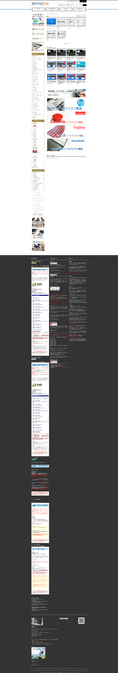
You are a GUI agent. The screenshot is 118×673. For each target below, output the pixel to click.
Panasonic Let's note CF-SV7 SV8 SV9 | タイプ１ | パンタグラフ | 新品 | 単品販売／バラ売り (61, 57)
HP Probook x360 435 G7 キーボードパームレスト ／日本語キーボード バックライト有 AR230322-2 (51, 69)
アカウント (77, 1)
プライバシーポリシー (69, 672)
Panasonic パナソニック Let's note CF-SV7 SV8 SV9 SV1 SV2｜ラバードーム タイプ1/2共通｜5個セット (80, 69)
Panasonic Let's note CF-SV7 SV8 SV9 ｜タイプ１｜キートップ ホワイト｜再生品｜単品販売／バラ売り (80, 57)
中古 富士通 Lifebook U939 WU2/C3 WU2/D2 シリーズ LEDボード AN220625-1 (51, 38)
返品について (55, 672)
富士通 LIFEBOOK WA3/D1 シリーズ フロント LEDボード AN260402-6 (51, 26)
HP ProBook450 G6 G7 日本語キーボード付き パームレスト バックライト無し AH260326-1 (61, 69)
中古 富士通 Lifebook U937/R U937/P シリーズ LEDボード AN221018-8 (81, 26)
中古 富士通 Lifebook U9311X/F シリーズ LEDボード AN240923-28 (61, 37)
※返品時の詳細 (82, 302)
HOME (38, 9)
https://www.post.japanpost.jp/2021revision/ (39, 577)
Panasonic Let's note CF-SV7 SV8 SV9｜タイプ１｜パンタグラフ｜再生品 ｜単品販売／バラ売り (71, 57)
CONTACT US (79, 9)
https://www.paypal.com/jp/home (55, 319)
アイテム (83, 1)
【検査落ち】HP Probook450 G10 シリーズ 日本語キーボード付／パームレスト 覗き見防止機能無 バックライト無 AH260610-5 (61, 82)
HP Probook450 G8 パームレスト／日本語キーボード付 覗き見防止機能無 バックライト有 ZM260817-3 (51, 81)
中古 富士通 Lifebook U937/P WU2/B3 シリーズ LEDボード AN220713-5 (71, 26)
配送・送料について (50, 672)
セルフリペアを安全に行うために (46, 644)
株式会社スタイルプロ (34, 661)
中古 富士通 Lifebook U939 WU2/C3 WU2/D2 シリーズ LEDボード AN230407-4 (61, 26)
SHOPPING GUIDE (52, 9)
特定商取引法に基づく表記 (61, 672)
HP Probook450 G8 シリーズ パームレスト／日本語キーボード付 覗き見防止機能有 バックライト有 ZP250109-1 (80, 82)
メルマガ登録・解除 (71, 1)
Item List (66, 9)
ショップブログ (75, 672)
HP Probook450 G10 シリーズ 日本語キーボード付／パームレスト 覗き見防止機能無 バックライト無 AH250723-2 (71, 69)
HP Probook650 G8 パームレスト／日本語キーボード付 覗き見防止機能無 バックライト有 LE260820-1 (71, 81)
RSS (78, 672)
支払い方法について (44, 672)
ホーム (40, 672)
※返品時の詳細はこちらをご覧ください (75, 315)
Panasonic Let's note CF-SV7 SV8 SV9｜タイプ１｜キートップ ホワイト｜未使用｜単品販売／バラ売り (51, 57)
